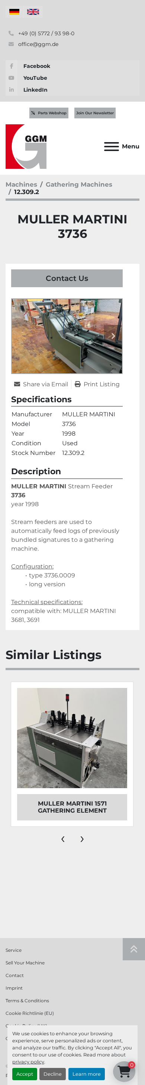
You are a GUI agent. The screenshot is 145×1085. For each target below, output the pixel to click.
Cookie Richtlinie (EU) (30, 1013)
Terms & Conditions (27, 1000)
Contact (15, 975)
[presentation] (63, 838)
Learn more (86, 1074)
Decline (53, 1074)
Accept (24, 1074)
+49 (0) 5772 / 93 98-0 (45, 33)
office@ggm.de (37, 44)
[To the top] (134, 949)
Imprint (14, 988)
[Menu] (111, 146)
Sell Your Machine (25, 963)
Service (14, 950)
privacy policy (28, 1062)
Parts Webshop (52, 113)
